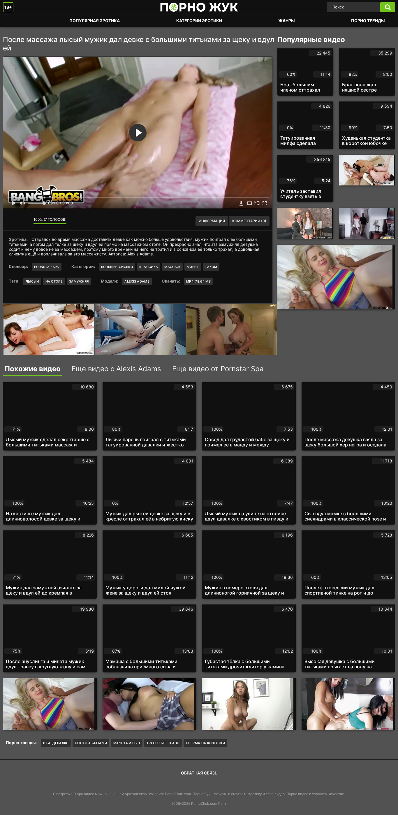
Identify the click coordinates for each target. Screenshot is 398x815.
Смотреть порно (13, 21)
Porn (222, 803)
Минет (193, 267)
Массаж (172, 267)
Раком (211, 267)
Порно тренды (368, 20)
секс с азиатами (91, 743)
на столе (54, 281)
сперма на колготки (205, 743)
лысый (32, 281)
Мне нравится (11, 221)
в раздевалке (55, 743)
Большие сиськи (117, 267)
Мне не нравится (25, 221)
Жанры (286, 20)
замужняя (79, 281)
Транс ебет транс (163, 743)
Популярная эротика (94, 20)
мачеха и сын (126, 743)
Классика (148, 267)
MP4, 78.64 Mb (198, 281)
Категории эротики (199, 20)
